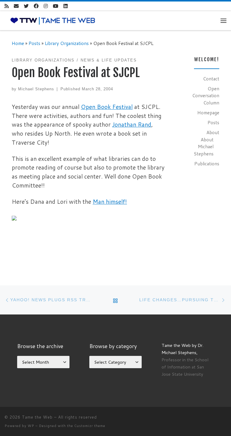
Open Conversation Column (205, 95)
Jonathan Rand (131, 124)
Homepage (208, 112)
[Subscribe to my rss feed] (7, 6)
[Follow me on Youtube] (55, 6)
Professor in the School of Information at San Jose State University (185, 366)
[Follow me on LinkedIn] (65, 6)
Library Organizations (67, 43)
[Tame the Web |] (53, 20)
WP (31, 425)
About (212, 132)
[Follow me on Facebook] (36, 6)
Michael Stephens (36, 89)
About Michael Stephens (204, 146)
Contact (211, 78)
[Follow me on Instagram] (46, 6)
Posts (34, 43)
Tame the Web (37, 417)
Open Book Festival (107, 107)
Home (18, 43)
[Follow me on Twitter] (26, 6)
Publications (206, 163)
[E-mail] (16, 6)
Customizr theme (89, 425)
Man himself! (110, 201)
